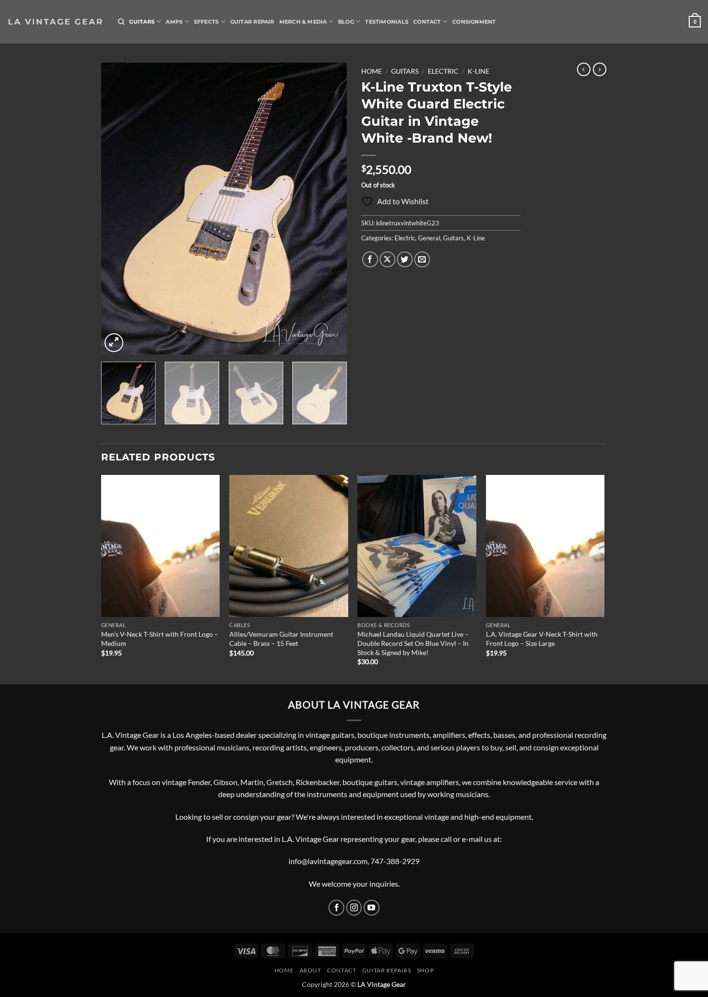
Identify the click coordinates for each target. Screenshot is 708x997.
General (429, 238)
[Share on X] (387, 259)
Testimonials (386, 21)
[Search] (121, 21)
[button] (695, 21)
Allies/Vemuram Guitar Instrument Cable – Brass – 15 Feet (281, 638)
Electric (443, 71)
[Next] (330, 208)
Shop (425, 970)
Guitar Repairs (386, 970)
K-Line (478, 71)
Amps (174, 21)
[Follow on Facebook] (336, 908)
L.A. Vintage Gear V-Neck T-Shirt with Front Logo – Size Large (542, 638)
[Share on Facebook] (370, 259)
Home (371, 71)
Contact (427, 21)
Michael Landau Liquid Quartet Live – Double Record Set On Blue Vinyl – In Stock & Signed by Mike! (413, 643)
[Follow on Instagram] (354, 908)
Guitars (142, 21)
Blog (346, 21)
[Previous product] (599, 69)
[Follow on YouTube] (372, 908)
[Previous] (118, 208)
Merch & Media (303, 21)
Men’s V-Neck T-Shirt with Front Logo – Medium (159, 638)
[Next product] (583, 69)
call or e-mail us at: (471, 838)
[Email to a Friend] (422, 259)
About (310, 970)
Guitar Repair (252, 21)
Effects (206, 21)
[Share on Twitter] (405, 259)
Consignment (474, 21)
